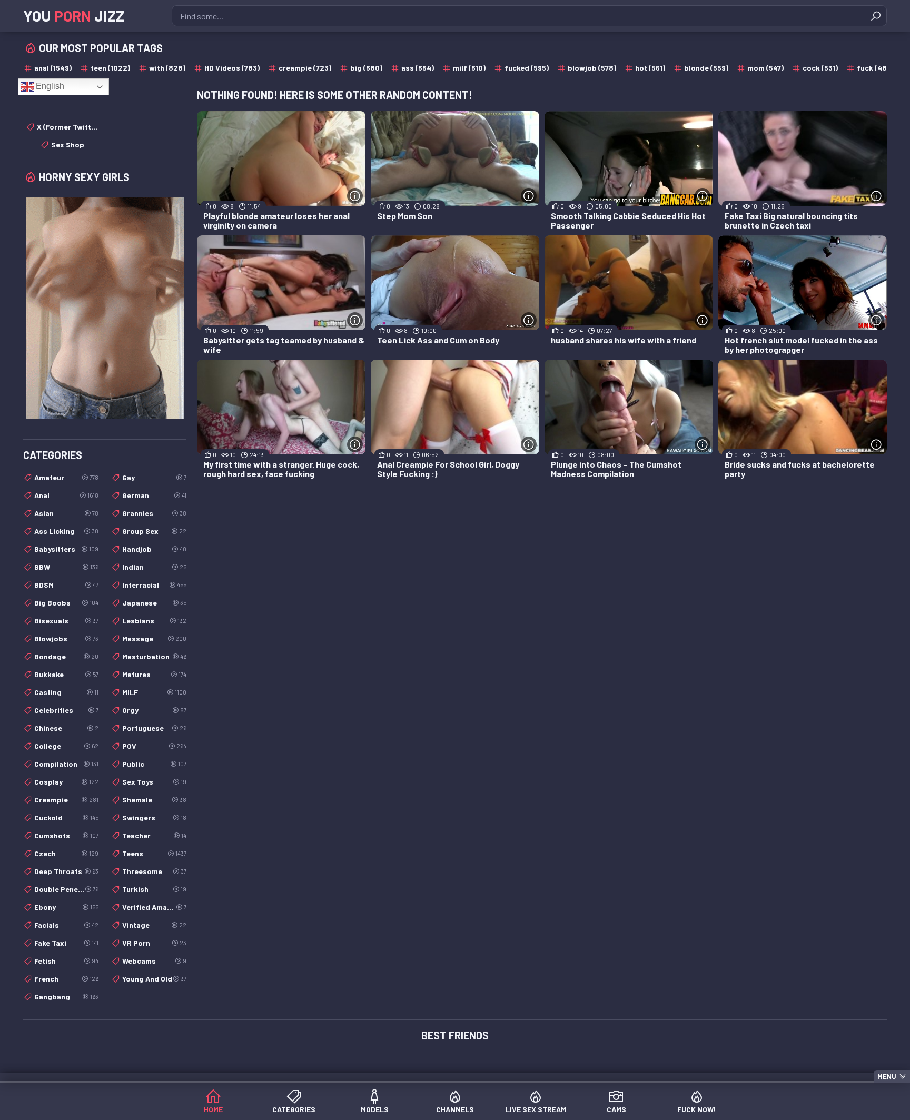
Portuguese (154, 727)
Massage (154, 638)
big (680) (366, 67)
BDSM (66, 584)
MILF (154, 692)
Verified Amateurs (154, 907)
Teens (154, 853)
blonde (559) (706, 67)
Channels (455, 1109)
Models (375, 1109)
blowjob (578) (592, 67)
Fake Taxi (66, 942)
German (154, 495)
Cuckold (66, 817)
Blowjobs (66, 638)
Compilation (66, 763)
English (49, 86)
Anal (66, 495)
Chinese (66, 727)
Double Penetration (66, 889)
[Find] (876, 16)
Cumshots (66, 835)
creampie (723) (305, 67)
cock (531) (820, 67)
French (66, 978)
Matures (154, 674)
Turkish (154, 889)
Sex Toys (154, 781)
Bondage (66, 656)
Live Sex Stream (536, 1109)
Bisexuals (66, 620)
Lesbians (154, 620)
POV (154, 745)
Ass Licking (66, 531)
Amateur (66, 477)
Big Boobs (66, 602)
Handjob (154, 548)
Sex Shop (67, 144)
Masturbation (154, 656)
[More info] (355, 196)
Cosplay (66, 781)
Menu (886, 1076)
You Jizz (73, 16)
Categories (293, 1109)
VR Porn (154, 942)
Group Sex (154, 531)
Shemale (154, 799)
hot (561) (650, 67)
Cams (616, 1109)
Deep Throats (66, 871)
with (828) (167, 67)
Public (154, 763)
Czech (66, 853)
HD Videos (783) (232, 67)
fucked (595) (527, 67)
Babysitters (66, 548)
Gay (154, 477)
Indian (154, 566)
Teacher (154, 835)
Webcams (154, 960)
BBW (66, 566)
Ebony (66, 907)
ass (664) (417, 67)
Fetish (66, 960)
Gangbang (66, 996)
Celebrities (66, 710)
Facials (66, 924)
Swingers (154, 817)
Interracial (154, 584)
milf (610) (469, 67)
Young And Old (154, 978)
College (66, 745)
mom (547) (765, 67)
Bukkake (66, 674)
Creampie (66, 799)
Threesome (154, 871)
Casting (66, 692)
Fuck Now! (696, 1109)
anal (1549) (53, 67)
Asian (66, 513)
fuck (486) (875, 67)
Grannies (154, 513)
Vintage (154, 924)
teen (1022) (110, 67)
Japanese (154, 602)
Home (213, 1109)
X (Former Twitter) (67, 126)
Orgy (154, 710)
